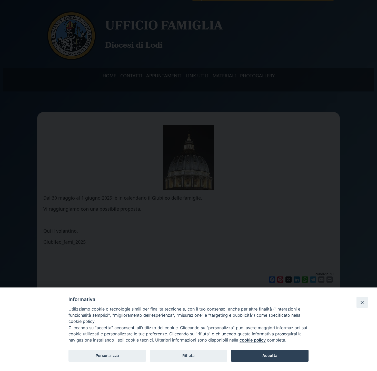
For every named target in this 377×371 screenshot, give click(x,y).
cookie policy (253, 340)
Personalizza (107, 355)
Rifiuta (188, 355)
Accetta (269, 355)
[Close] (362, 302)
